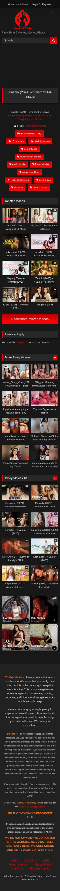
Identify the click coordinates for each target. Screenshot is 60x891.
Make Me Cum (38, 618)
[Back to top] (49, 881)
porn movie (45, 179)
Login (35, 4)
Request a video (39, 868)
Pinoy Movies (42, 164)
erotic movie (18, 164)
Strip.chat (7, 621)
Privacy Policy (42, 864)
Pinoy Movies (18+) (31, 133)
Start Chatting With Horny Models (40, 646)
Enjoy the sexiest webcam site (11, 618)
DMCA (15, 860)
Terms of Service (18, 864)
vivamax (18, 187)
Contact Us (17, 868)
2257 (46, 860)
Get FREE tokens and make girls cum (13, 646)
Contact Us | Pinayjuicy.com (32, 807)
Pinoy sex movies (19, 179)
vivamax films (40, 187)
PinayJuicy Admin (35, 125)
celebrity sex (30, 149)
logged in (22, 342)
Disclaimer (31, 860)
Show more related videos (30, 319)
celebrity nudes (42, 141)
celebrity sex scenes (30, 156)
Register (46, 4)
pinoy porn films (30, 172)
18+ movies (18, 141)
